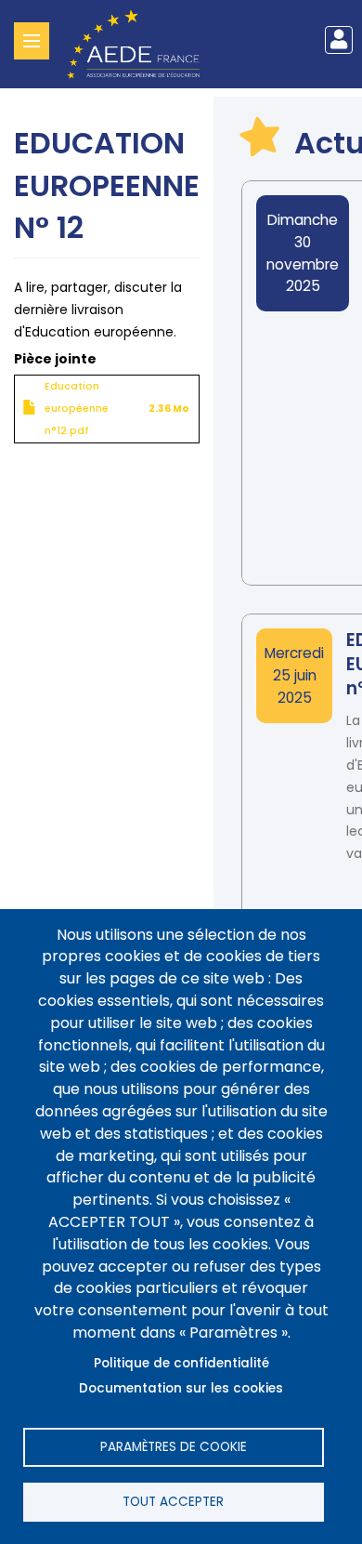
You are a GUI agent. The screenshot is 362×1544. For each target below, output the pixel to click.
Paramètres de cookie (173, 1447)
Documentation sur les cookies (181, 1388)
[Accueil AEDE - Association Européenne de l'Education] (140, 42)
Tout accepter (173, 1502)
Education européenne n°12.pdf (77, 408)
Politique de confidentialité (181, 1363)
